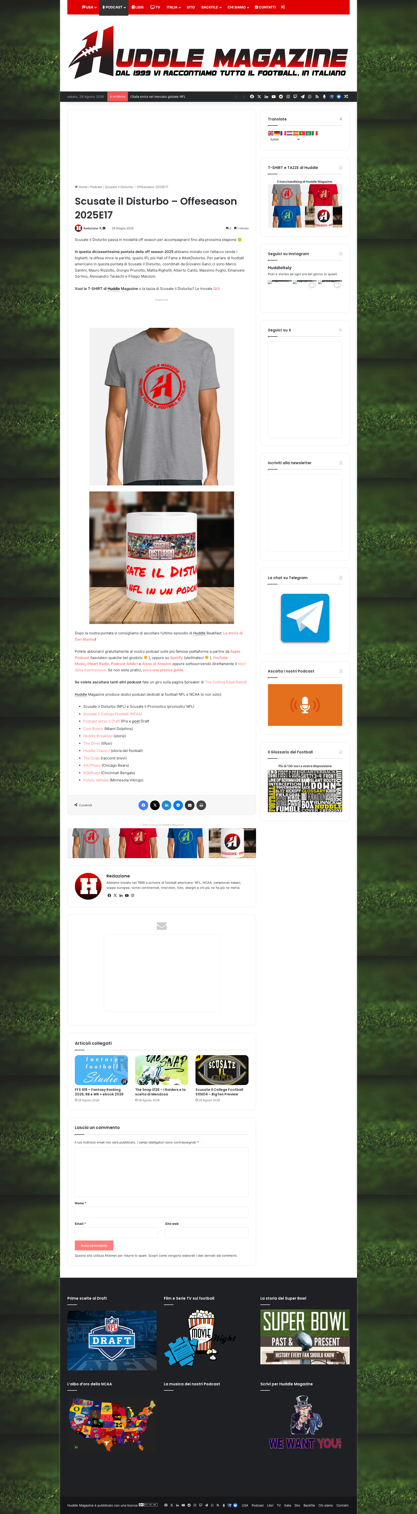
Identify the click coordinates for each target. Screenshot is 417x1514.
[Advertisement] (162, 314)
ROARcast (91, 773)
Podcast (113, 7)
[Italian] (315, 133)
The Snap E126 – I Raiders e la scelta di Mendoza (160, 1092)
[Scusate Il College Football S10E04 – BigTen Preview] (222, 1070)
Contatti (267, 7)
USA (89, 7)
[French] (283, 133)
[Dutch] (290, 133)
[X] (115, 895)
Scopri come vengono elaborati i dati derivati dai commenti (192, 1255)
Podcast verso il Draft (101, 721)
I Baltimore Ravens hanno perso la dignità (161, 96)
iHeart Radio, (98, 663)
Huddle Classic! (96, 750)
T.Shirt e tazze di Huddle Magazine (162, 825)
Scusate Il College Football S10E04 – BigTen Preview (219, 1092)
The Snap (91, 758)
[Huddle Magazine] (208, 53)
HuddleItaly (280, 267)
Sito (191, 7)
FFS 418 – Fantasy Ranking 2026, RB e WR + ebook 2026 (99, 1092)
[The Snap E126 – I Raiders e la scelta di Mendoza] (161, 1070)
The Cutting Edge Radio (225, 682)
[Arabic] (309, 133)
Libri (139, 7)
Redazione (90, 228)
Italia (172, 7)
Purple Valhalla (96, 780)
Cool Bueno (93, 728)
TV (157, 7)
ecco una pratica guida (163, 670)
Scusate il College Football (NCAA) (112, 714)
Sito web (172, 1224)
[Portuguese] (302, 133)
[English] (271, 133)
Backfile (210, 7)
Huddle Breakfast (98, 736)
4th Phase (92, 765)
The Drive (91, 743)
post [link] (136, 721)
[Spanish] (296, 133)
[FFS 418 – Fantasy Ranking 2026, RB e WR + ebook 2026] (101, 1070)
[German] (277, 133)
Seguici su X (279, 330)
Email (80, 1224)
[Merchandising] (161, 843)
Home (83, 187)
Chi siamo (237, 7)
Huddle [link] (114, 288)
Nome (80, 1203)
